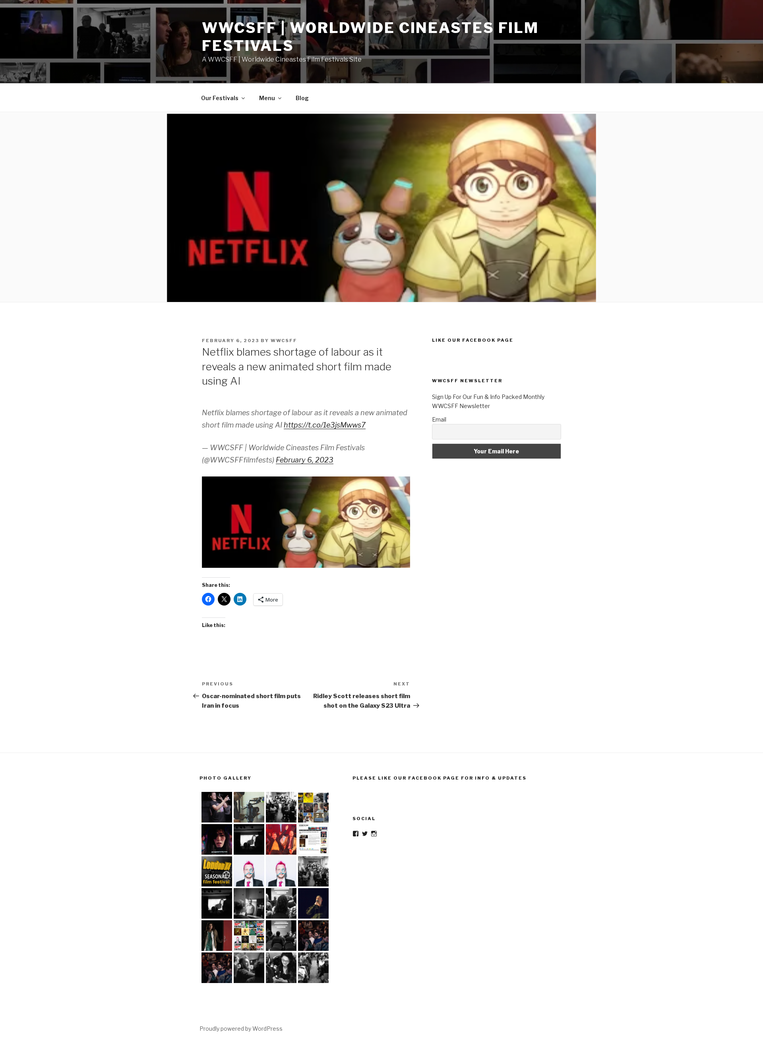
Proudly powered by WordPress (241, 1028)
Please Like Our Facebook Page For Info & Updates (439, 778)
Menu (267, 98)
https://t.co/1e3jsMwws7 (325, 425)
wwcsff (284, 340)
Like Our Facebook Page (472, 340)
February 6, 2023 (304, 460)
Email (439, 419)
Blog (302, 98)
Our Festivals (219, 98)
